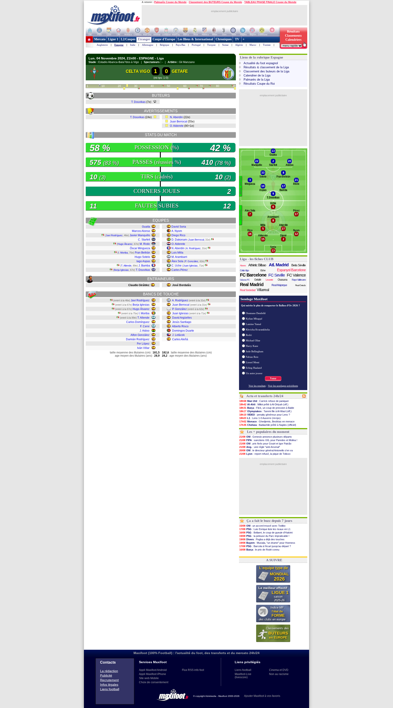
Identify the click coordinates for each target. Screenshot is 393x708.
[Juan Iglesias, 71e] (203, 88)
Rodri (249, 335)
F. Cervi (144, 326)
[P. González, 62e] (189, 88)
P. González (191, 261)
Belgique (164, 44)
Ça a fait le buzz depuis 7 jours (269, 521)
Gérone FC (244, 280)
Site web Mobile (149, 678)
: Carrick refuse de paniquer (264, 401)
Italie (132, 44)
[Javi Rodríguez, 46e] (163, 86)
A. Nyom (176, 231)
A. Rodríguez (193, 248)
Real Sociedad (247, 290)
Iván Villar (143, 348)
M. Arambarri (179, 257)
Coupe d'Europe (164, 39)
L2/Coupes (128, 39)
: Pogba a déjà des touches (262, 539)
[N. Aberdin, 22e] (124, 88)
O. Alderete (177, 125)
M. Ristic (145, 244)
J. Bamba (144, 265)
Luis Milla (177, 252)
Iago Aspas (143, 261)
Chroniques (224, 39)
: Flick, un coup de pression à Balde (266, 407)
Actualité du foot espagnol (261, 63)
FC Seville (276, 275)
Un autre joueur (254, 373)
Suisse (225, 44)
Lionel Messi (252, 362)
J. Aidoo (144, 330)
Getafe (257, 279)
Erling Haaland (254, 367)
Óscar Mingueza (140, 248)
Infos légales (109, 684)
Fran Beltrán (142, 252)
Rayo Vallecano (299, 279)
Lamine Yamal (253, 324)
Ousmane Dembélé (256, 313)
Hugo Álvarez (125, 244)
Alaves (243, 265)
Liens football (109, 689)
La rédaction (109, 671)
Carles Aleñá (180, 339)
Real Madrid (251, 284)
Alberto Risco (180, 326)
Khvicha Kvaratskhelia (258, 329)
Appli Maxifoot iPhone (152, 674)
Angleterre (102, 44)
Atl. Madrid (279, 265)
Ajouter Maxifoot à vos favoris (262, 696)
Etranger (144, 39)
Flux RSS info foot (193, 670)
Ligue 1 (113, 39)
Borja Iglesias (121, 270)
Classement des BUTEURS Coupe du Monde (215, 2)
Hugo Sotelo (142, 257)
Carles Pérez (179, 270)
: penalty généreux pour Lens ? (264, 414)
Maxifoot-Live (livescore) (243, 675)
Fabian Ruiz (252, 356)
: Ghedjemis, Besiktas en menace (267, 421)
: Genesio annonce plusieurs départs (265, 436)
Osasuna (282, 279)
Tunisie (267, 44)
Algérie (239, 44)
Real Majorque (279, 285)
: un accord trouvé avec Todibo (262, 525)
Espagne (118, 44)
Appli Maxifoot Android (153, 670)
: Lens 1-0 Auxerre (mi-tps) (260, 418)
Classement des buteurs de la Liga (266, 71)
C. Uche (176, 265)
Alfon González (140, 335)
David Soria (178, 226)
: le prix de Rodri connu (259, 549)
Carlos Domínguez (137, 322)
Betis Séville (298, 265)
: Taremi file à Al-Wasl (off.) (265, 411)
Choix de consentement (153, 682)
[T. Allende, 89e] (232, 86)
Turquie (211, 44)
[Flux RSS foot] (304, 397)
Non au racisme (279, 674)
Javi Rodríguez (114, 235)
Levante (269, 279)
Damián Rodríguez (137, 339)
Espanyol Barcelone (291, 270)
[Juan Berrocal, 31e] (139, 88)
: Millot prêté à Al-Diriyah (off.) (263, 404)
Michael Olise (253, 340)
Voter (273, 378)
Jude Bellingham (254, 351)
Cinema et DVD (278, 670)
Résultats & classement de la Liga (266, 67)
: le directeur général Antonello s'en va (266, 450)
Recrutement (109, 680)
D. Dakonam (179, 239)
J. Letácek (178, 335)
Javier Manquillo (140, 235)
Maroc (252, 44)
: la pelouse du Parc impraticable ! (264, 536)
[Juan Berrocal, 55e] (178, 88)
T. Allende (126, 265)
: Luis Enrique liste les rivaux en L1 (264, 529)
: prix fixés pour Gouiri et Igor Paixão (265, 443)
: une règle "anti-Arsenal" (259, 447)
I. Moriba (123, 252)
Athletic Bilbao (257, 265)
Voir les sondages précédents (283, 385)
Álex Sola (177, 261)
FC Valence (296, 275)
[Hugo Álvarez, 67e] (197, 86)
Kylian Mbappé (254, 318)
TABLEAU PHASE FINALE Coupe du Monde (270, 2)
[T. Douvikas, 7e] (100, 85)
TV (237, 39)
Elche (262, 270)
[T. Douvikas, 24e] (127, 86)
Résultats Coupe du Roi (259, 83)
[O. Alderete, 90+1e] (235, 88)
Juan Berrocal (178, 121)
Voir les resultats (257, 385)
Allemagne (147, 44)
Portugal (196, 44)
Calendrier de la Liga (257, 75)
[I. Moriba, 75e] (210, 86)
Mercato (100, 39)
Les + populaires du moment (268, 432)
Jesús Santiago (181, 322)
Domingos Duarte (183, 330)
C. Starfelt (144, 239)
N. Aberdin (176, 117)
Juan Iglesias (190, 265)
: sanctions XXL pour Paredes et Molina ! (268, 440)
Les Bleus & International (195, 39)
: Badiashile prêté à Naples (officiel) (267, 425)
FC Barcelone (253, 275)
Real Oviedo (300, 285)
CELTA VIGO (138, 71)
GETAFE (180, 71)
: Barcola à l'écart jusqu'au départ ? (265, 546)
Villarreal (263, 290)
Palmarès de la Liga (257, 79)
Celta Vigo (244, 270)
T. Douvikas (138, 102)
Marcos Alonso (141, 231)
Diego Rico (178, 235)
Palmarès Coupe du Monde (170, 2)
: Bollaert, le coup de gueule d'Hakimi (265, 532)
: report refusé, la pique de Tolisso (264, 453)
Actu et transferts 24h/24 (264, 396)
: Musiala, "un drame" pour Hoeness (267, 542)
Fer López (143, 343)
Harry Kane (252, 346)
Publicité (106, 675)
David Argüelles (182, 317)
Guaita (146, 226)
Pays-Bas (180, 44)
